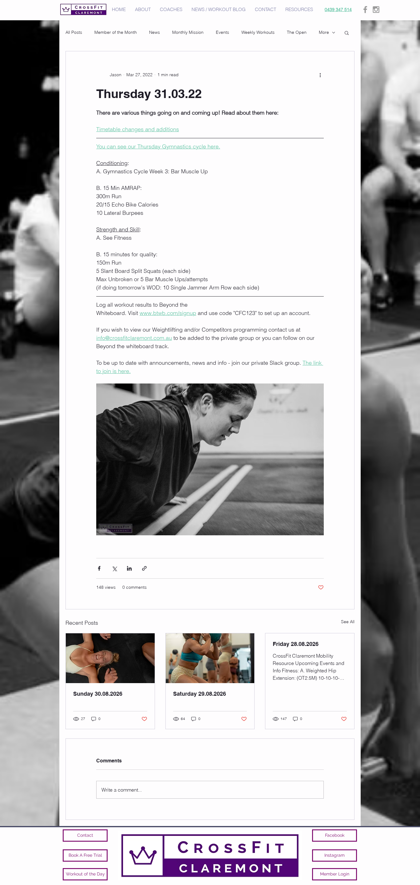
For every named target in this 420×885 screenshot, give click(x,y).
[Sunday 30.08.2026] (110, 658)
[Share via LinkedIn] (129, 568)
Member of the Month (115, 32)
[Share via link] (144, 568)
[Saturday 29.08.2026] (210, 658)
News (154, 32)
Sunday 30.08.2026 (97, 693)
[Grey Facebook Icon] (365, 9)
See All (348, 621)
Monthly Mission (188, 32)
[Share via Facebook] (99, 568)
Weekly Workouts (258, 32)
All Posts (73, 32)
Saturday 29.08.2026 (199, 693)
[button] (347, 32)
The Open (297, 32)
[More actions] (320, 74)
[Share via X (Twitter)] (114, 568)
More (324, 32)
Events (222, 32)
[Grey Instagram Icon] (376, 9)
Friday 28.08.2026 (296, 644)
